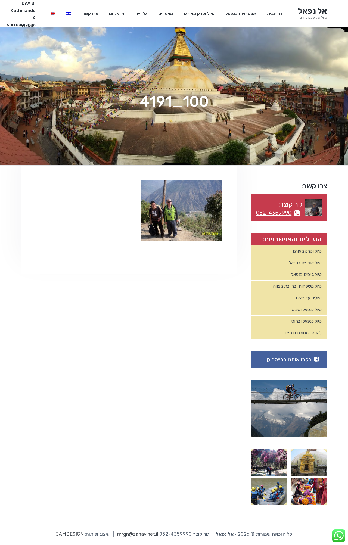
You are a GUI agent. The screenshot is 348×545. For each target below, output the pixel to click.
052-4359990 (273, 213)
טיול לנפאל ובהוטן (306, 321)
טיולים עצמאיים (309, 297)
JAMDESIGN (70, 534)
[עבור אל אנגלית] (53, 13)
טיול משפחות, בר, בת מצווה (297, 286)
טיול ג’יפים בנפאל (306, 274)
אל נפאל (312, 11)
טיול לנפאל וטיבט (307, 309)
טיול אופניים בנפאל (305, 262)
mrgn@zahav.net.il (137, 534)
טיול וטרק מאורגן (307, 251)
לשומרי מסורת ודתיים (303, 332)
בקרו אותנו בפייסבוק (289, 359)
